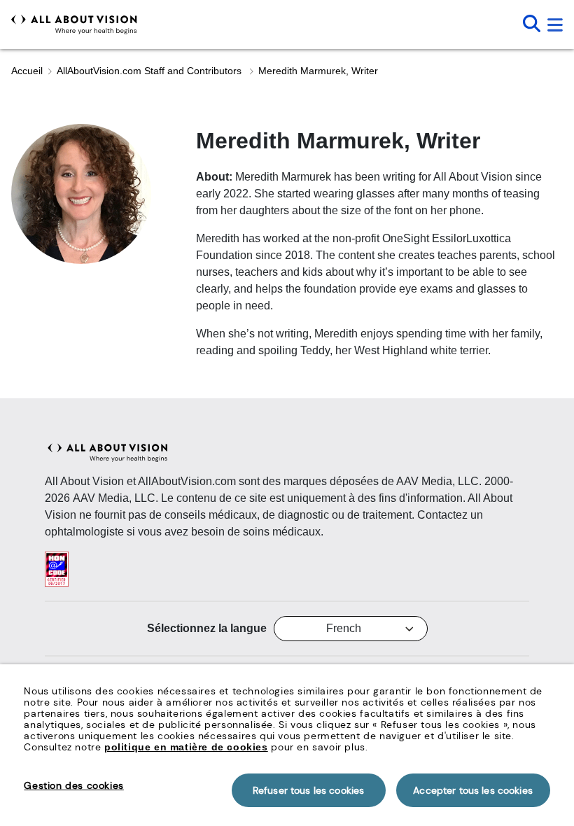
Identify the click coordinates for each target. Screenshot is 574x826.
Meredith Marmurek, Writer (318, 70)
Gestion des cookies (73, 785)
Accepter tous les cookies (473, 790)
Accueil (27, 70)
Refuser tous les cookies (308, 790)
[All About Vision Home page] (74, 24)
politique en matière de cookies (186, 746)
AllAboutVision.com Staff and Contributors (150, 70)
